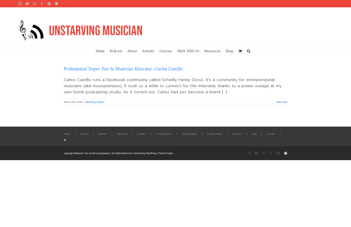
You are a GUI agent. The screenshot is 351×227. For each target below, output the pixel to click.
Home (67, 134)
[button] (248, 51)
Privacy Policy (214, 134)
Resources (122, 134)
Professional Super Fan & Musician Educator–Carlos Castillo (123, 69)
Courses (271, 134)
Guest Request (189, 134)
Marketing (90, 101)
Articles (84, 134)
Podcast (100, 101)
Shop (254, 134)
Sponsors (236, 134)
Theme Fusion (165, 153)
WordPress (151, 153)
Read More (282, 101)
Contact (142, 134)
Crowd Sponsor (164, 134)
